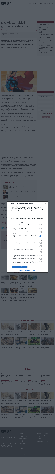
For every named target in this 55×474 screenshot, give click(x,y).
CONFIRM (20, 266)
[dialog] (27, 237)
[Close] (46, 204)
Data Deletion (21, 270)
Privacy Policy (33, 270)
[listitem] (27, 222)
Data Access (27, 270)
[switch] (40, 224)
